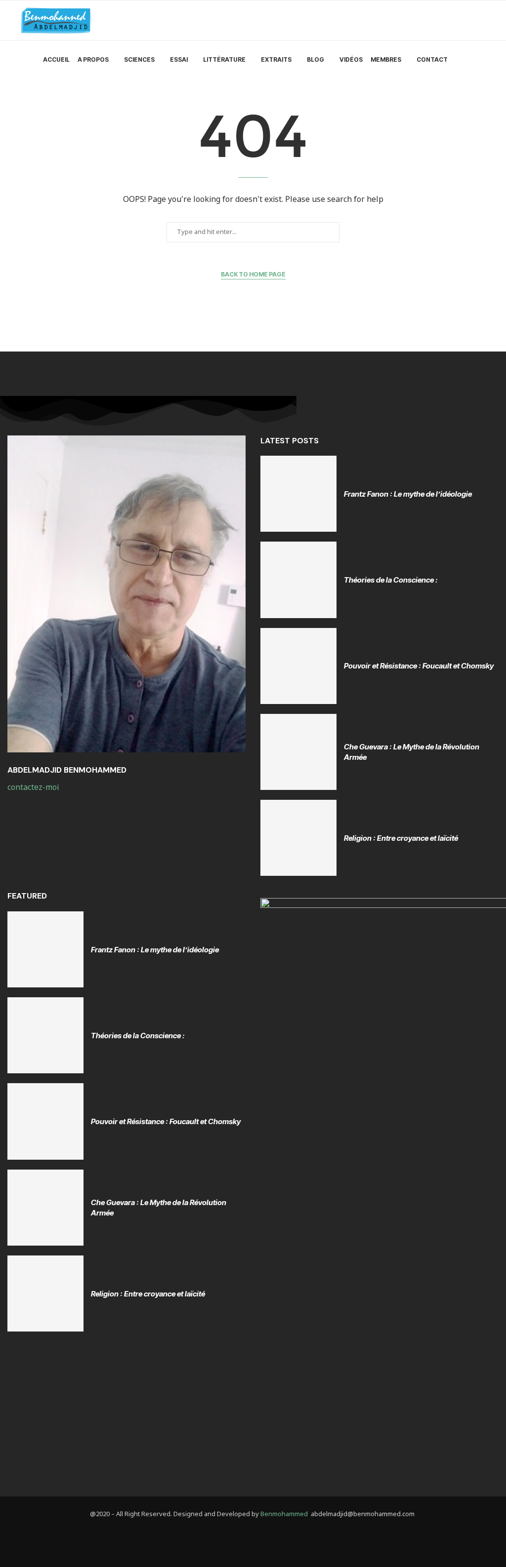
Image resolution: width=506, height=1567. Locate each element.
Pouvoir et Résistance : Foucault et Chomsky (419, 665)
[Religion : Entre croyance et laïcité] (298, 838)
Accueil (56, 59)
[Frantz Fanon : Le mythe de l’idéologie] (298, 494)
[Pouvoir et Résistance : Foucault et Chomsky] (298, 666)
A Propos (93, 59)
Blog (315, 59)
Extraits (276, 59)
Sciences (139, 59)
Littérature (224, 59)
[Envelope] (270, 1540)
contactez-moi (34, 787)
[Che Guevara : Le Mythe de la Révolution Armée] (298, 752)
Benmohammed (284, 1514)
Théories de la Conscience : (391, 580)
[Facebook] (236, 1540)
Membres (386, 59)
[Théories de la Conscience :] (298, 580)
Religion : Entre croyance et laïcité (401, 838)
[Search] (480, 59)
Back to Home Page (253, 274)
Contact (432, 59)
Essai (179, 59)
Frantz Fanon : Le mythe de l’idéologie (408, 494)
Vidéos (351, 59)
